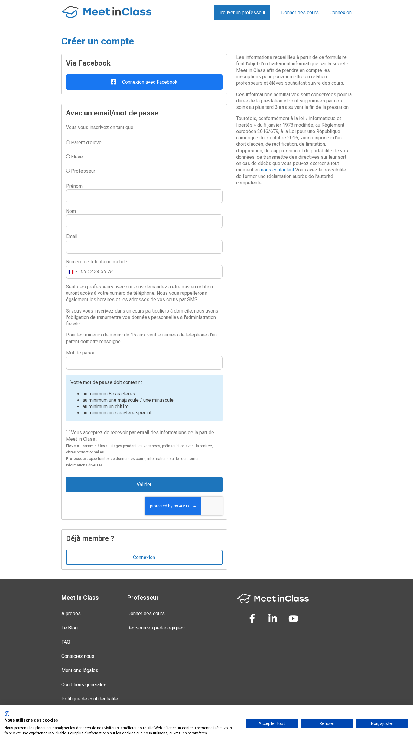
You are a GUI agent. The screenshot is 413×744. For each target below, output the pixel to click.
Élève (76, 157)
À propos (71, 613)
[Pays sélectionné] (72, 271)
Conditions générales (83, 684)
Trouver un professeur (242, 12)
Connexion (341, 12)
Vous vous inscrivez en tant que (99, 127)
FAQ (65, 642)
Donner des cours (300, 12)
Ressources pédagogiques (156, 628)
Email (71, 236)
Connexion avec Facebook (149, 82)
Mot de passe (81, 353)
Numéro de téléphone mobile (96, 262)
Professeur (82, 171)
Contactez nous (77, 656)
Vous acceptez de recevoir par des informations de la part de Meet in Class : (140, 448)
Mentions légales (79, 670)
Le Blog (69, 628)
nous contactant (277, 170)
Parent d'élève (86, 142)
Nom (71, 211)
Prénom (74, 186)
